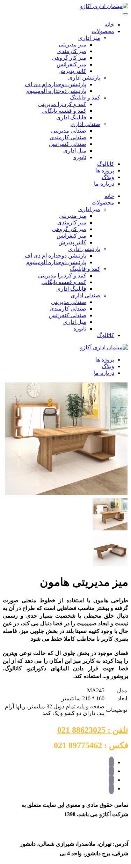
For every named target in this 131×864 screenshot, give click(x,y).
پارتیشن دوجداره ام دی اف (55, 84)
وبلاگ (108, 177)
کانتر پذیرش (72, 71)
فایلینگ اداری (71, 117)
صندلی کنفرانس (67, 144)
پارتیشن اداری (84, 78)
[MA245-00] (66, 494)
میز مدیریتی (72, 44)
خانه (109, 25)
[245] (110, 565)
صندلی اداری (85, 124)
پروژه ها (104, 170)
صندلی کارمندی (68, 137)
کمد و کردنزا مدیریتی (62, 104)
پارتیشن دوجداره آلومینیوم (56, 91)
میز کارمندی (71, 51)
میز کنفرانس (71, 64)
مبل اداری (74, 151)
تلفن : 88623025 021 (92, 730)
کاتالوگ (105, 164)
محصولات (103, 31)
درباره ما (104, 184)
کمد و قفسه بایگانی (64, 111)
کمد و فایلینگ (85, 97)
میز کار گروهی (69, 58)
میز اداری (89, 38)
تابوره (79, 157)
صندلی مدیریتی (68, 131)
